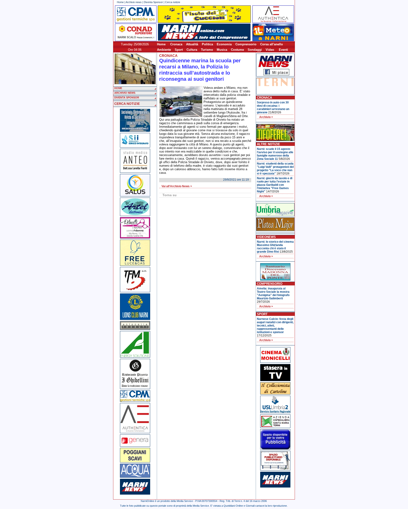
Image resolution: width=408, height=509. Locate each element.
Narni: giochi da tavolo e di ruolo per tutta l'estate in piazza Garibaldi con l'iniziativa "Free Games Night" (274, 185)
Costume (237, 49)
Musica (222, 49)
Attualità (192, 44)
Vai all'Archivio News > (177, 186)
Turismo (207, 49)
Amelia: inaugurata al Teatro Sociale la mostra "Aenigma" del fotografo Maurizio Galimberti (273, 293)
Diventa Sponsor (153, 2)
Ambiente (164, 49)
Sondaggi (255, 49)
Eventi (283, 49)
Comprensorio (245, 44)
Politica (207, 44)
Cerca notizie (172, 2)
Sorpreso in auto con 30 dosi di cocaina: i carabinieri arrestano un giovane (273, 107)
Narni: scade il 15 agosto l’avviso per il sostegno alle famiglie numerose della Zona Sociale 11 (275, 154)
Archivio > (266, 117)
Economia (224, 44)
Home (120, 2)
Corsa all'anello (271, 44)
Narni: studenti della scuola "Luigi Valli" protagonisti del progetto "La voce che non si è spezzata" (275, 168)
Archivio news (134, 2)
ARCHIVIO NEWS (124, 92)
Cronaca (176, 44)
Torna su (169, 195)
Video (270, 49)
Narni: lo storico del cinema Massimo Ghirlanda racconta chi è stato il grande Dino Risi (275, 246)
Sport (179, 49)
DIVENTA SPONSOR (126, 97)
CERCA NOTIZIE (127, 104)
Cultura (192, 49)
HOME (118, 88)
